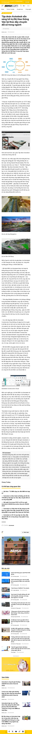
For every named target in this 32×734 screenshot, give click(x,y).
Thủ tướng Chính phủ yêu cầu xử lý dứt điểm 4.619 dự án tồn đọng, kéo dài (20, 604)
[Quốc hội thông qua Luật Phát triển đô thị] (6, 574)
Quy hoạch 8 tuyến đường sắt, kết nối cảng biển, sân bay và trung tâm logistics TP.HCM (20, 596)
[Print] (23, 731)
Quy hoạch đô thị (16, 616)
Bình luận (26, 532)
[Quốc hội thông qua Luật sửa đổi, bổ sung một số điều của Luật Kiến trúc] (6, 581)
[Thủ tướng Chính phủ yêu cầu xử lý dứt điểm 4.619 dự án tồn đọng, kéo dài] (6, 604)
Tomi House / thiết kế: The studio (20, 588)
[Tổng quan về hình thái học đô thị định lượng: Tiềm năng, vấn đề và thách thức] (6, 613)
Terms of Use (6, 2)
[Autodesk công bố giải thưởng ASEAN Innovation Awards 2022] (26, 683)
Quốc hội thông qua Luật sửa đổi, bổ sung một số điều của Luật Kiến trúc (20, 581)
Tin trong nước (6, 13)
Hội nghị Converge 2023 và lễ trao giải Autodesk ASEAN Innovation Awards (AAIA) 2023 (15, 504)
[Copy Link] (19, 731)
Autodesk (11, 525)
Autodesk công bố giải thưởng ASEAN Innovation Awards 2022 (11, 683)
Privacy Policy (19, 1)
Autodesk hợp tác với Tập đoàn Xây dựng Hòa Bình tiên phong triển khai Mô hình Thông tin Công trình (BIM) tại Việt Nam (11, 706)
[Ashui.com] (11, 6)
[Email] (16, 731)
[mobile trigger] (3, 6)
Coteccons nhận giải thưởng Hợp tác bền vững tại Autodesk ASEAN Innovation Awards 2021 (11, 694)
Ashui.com (4, 32)
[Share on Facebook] (9, 731)
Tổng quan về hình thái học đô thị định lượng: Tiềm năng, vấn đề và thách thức (20, 613)
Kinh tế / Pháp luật (16, 608)
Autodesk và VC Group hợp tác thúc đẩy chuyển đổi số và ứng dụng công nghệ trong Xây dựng (15, 516)
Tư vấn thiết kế (15, 590)
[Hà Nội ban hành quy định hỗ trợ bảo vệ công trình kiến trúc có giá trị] (6, 621)
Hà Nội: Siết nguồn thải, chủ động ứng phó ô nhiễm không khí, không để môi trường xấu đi (20, 630)
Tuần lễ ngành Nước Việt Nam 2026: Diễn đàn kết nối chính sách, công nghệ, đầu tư (20, 648)
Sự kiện (14, 652)
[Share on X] (12, 731)
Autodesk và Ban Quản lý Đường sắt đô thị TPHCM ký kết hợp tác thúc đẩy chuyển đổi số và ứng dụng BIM (16, 497)
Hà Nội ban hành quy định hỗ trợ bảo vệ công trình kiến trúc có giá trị (20, 621)
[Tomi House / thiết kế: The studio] (6, 589)
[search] (21, 6)
